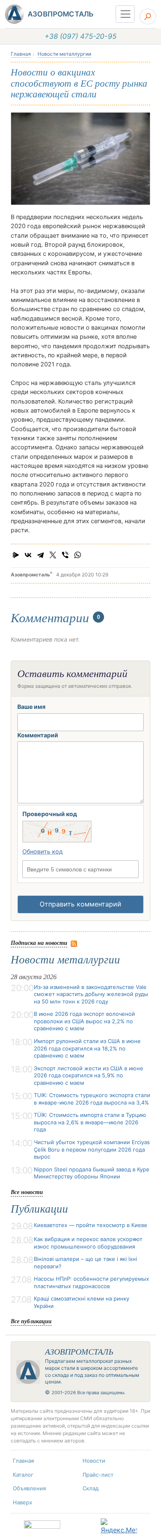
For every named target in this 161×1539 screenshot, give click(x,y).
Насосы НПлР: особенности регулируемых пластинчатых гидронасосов (91, 1282)
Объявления (29, 1488)
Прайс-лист (98, 1474)
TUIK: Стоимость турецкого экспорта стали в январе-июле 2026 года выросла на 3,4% (92, 1099)
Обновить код (42, 851)
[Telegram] (40, 555)
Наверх (22, 1502)
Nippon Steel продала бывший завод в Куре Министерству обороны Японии (91, 1173)
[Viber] (65, 555)
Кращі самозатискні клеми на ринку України (81, 1302)
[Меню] (125, 14)
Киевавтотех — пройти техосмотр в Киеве (90, 1225)
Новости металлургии (64, 54)
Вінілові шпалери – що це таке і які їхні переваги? (85, 1263)
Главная (21, 54)
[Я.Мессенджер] (16, 555)
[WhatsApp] (78, 555)
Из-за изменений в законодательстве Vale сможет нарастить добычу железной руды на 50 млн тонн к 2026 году (91, 994)
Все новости (27, 1191)
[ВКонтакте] (28, 555)
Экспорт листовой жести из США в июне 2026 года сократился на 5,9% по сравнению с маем (88, 1075)
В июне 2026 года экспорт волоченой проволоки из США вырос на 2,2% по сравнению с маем (84, 1021)
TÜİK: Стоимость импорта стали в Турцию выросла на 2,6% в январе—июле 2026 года (90, 1122)
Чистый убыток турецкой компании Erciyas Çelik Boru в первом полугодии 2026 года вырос (92, 1149)
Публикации (39, 1209)
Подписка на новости (39, 942)
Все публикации (31, 1321)
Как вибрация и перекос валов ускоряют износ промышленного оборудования (88, 1243)
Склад (91, 1488)
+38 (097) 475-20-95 (80, 36)
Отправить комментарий (80, 904)
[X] (53, 555)
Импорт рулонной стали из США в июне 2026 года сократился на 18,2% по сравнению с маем (87, 1048)
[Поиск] (148, 16)
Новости (94, 1460)
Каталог (23, 1474)
